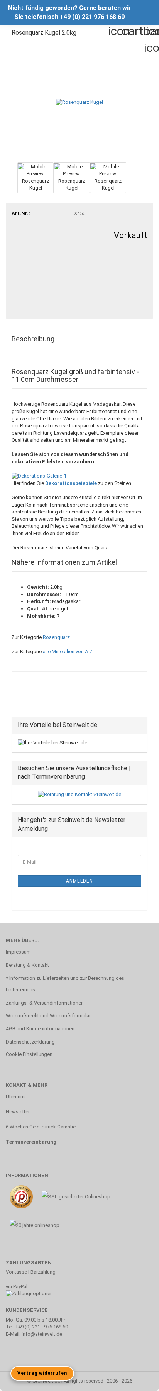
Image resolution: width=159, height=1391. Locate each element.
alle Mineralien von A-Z (68, 651)
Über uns (16, 1097)
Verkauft (130, 235)
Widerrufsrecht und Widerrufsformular (48, 1015)
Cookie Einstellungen (29, 1054)
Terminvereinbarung (31, 1142)
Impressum (18, 952)
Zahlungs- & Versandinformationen (45, 1003)
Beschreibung (33, 339)
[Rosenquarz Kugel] (79, 102)
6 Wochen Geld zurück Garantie (41, 1127)
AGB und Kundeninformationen (40, 1029)
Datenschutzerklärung (30, 1042)
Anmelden (79, 881)
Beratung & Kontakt (27, 965)
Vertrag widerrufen (42, 1373)
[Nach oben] (137, 1379)
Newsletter (18, 1112)
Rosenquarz (56, 637)
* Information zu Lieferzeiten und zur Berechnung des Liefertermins (65, 984)
